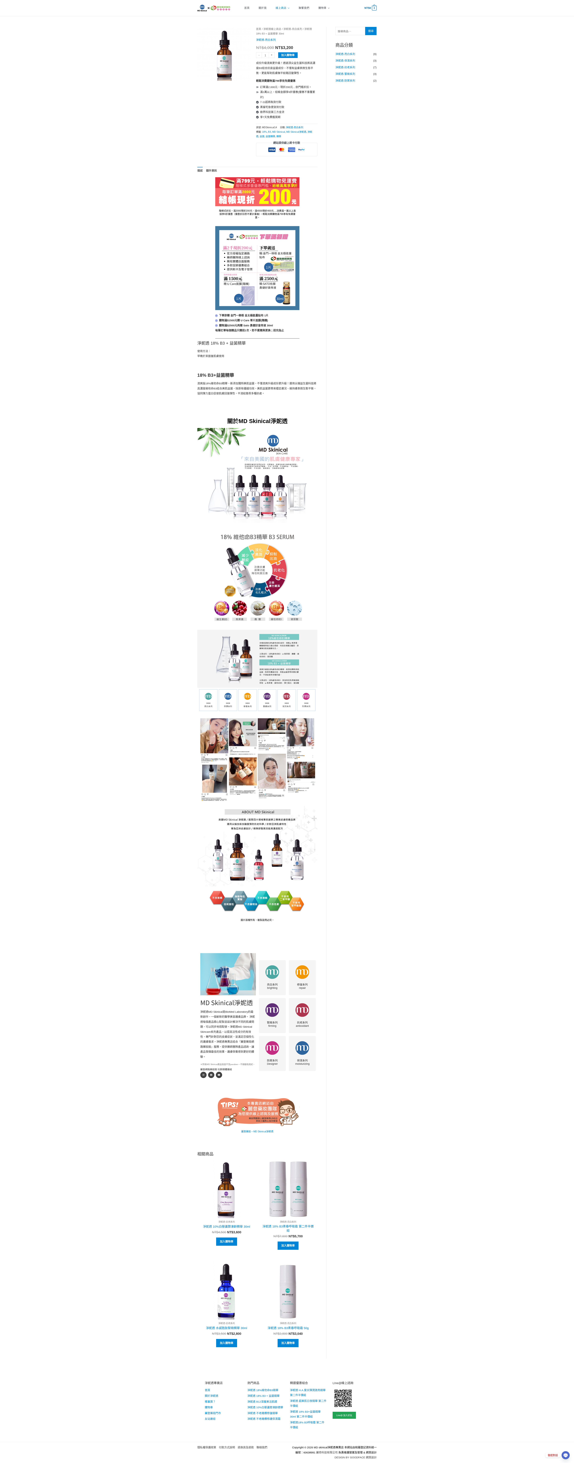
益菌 (262, 136)
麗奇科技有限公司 (327, 1452)
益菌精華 (270, 136)
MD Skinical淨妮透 (296, 131)
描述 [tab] (200, 170)
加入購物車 (288, 55)
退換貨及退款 (246, 1447)
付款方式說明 (227, 1447)
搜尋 (371, 31)
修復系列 (302, 984)
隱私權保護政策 (206, 1447)
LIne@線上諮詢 (343, 1383)
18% (264, 131)
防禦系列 (272, 1060)
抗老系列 (302, 1022)
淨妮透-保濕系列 (345, 60)
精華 (278, 136)
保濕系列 (302, 1060)
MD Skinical (278, 131)
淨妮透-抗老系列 (345, 67)
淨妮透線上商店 (272, 29)
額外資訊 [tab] (211, 170)
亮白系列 (272, 984)
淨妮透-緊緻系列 (345, 73)
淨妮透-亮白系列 (292, 29)
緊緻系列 (272, 1022)
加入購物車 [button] (226, 1241)
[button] (288, 8)
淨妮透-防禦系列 (345, 80)
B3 (269, 131)
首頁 (258, 29)
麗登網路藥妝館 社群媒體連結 (216, 1069)
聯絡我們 (262, 1447)
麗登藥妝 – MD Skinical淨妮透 (257, 1131)
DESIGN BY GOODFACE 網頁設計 (356, 1457)
